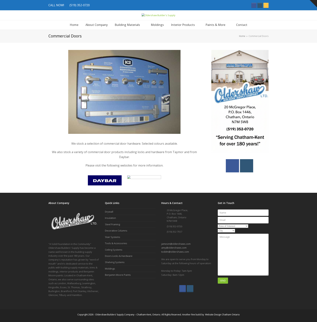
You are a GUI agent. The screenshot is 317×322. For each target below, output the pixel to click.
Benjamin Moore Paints (118, 274)
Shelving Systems (115, 262)
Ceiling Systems (113, 249)
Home (242, 36)
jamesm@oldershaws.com (176, 243)
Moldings (110, 268)
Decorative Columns (116, 230)
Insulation (110, 218)
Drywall (109, 211)
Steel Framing (112, 224)
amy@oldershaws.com (174, 247)
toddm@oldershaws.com (175, 251)
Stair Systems (112, 237)
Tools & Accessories (116, 243)
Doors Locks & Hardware (118, 256)
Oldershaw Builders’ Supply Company (114, 314)
